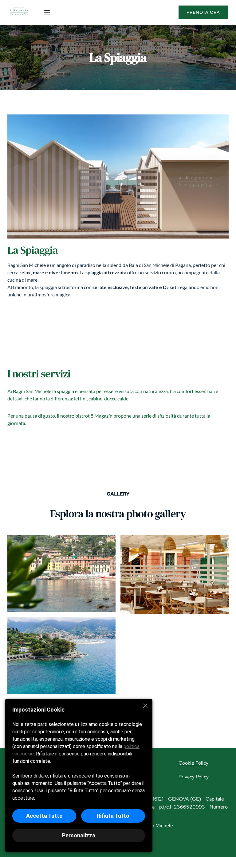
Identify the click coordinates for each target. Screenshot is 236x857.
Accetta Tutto (44, 816)
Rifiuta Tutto (113, 816)
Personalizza (78, 835)
